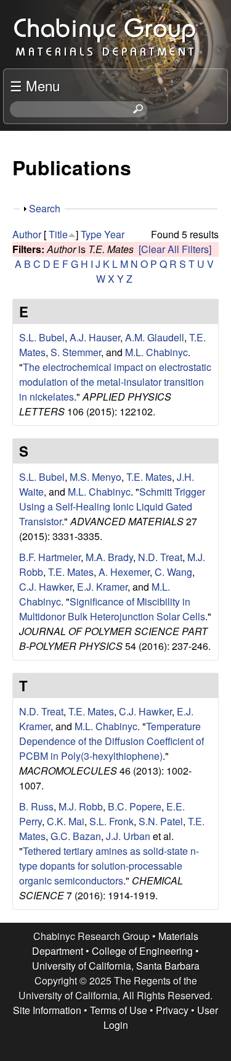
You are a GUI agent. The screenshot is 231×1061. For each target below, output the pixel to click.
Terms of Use (118, 1010)
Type (91, 234)
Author (26, 234)
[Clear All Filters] (175, 249)
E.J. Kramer (102, 587)
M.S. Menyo (95, 477)
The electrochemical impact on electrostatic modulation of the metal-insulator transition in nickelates (115, 382)
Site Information (47, 1010)
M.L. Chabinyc (156, 352)
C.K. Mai (65, 821)
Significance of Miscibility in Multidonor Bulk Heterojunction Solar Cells (112, 608)
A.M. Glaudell (154, 337)
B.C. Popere (134, 806)
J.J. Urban (128, 836)
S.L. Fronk (111, 821)
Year (114, 234)
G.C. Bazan (76, 836)
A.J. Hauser (95, 337)
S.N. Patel (161, 821)
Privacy (172, 1010)
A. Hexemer (124, 572)
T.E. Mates (149, 477)
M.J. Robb (81, 806)
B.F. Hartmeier (50, 557)
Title (58, 234)
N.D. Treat (160, 557)
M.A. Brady (109, 557)
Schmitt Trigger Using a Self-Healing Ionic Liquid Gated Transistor (112, 506)
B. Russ (36, 806)
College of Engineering (142, 951)
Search (44, 208)
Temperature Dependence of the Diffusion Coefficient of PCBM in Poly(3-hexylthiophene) (111, 741)
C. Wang (173, 572)
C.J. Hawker (45, 587)
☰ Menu (35, 85)
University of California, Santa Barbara (116, 966)
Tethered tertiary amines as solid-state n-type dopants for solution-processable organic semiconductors (109, 866)
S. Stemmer (76, 352)
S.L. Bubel (42, 337)
